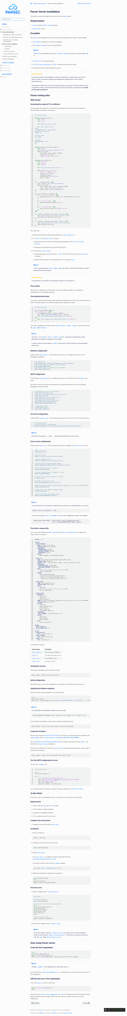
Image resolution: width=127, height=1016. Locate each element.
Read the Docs (67, 1013)
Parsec (65, 16)
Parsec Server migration (10, 56)
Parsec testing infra (9, 51)
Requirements (8, 46)
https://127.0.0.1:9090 (51, 735)
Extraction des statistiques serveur (13, 37)
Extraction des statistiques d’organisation (10, 40)
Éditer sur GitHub (85, 3)
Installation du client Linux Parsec (12, 34)
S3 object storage (40, 45)
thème (54, 1013)
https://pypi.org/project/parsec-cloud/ (44, 859)
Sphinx (41, 1013)
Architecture (5, 65)
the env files (54, 824)
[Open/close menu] (2, 44)
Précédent (36, 1003)
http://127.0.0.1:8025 (77, 789)
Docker (34, 25)
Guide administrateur (8, 32)
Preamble (6, 49)
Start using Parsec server (11, 53)
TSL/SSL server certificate (42, 64)
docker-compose (47, 25)
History (4, 77)
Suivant (85, 1003)
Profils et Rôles (6, 68)
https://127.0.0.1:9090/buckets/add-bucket (48, 742)
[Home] (31, 3)
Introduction (5, 27)
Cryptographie (6, 70)
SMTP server (38, 61)
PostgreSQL (37, 42)
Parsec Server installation (10, 44)
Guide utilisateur (6, 29)
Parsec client (36, 29)
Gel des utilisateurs (8, 59)
